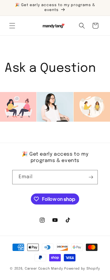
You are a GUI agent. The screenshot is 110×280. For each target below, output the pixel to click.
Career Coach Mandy (44, 269)
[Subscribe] (90, 177)
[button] (12, 25)
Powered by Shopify (82, 269)
